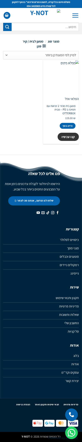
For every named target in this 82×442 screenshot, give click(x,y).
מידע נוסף (68, 125)
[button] (75, 15)
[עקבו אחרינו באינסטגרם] (52, 213)
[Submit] (7, 27)
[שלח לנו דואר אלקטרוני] (43, 213)
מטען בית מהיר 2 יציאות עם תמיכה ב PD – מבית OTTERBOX (61, 109)
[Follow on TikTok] (47, 213)
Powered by (63, 438)
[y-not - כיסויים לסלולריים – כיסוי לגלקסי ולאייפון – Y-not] (41, 15)
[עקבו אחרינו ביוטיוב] (38, 213)
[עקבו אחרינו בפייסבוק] (57, 213)
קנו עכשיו (68, 137)
